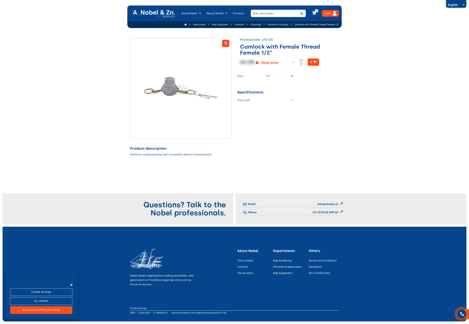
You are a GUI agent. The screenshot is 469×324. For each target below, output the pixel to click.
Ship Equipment (283, 273)
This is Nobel (245, 260)
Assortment (189, 13)
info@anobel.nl (327, 204)
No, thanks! (41, 301)
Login (327, 13)
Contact (238, 13)
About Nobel (215, 13)
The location (245, 273)
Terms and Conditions (323, 260)
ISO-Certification (319, 273)
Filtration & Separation (287, 266)
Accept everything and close (41, 310)
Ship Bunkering (282, 260)
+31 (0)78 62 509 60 (324, 212)
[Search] (302, 13)
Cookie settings (41, 292)
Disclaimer (315, 266)
